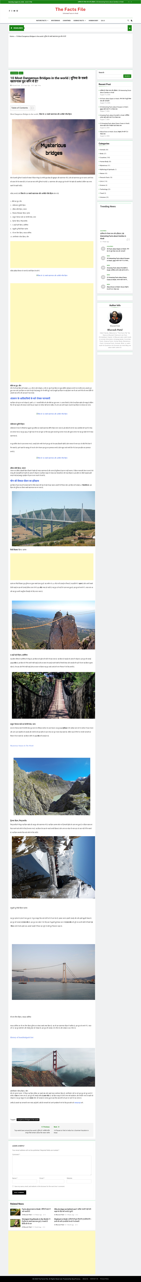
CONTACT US (94, 1279)
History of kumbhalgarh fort (21, 1037)
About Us (85, 1279)
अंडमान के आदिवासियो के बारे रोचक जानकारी (30, 398)
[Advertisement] (70, 52)
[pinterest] (17, 11)
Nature (102, 173)
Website (69, 1178)
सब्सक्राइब (77, 1103)
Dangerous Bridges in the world (28, 1120)
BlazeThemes (76, 1279)
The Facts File (70, 9)
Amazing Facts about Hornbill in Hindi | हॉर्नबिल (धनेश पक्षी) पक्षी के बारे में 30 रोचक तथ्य (117, 270)
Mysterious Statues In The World (22, 746)
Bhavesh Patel (16, 85)
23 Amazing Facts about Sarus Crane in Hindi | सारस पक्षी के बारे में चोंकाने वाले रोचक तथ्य (117, 280)
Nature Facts (41, 20)
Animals (102, 150)
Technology (103, 189)
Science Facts (78, 20)
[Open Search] (128, 20)
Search (101, 72)
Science (102, 185)
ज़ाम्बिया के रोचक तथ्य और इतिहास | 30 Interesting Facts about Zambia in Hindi (113, 236)
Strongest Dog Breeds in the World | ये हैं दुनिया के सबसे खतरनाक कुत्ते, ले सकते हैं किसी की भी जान (36, 1221)
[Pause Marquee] (130, 28)
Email (42, 1178)
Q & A (103, 20)
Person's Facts (104, 177)
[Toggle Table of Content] (31, 108)
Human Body (93, 20)
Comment (16, 1154)
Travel (102, 193)
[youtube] (14, 11)
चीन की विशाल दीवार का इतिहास (24, 480)
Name (14, 1178)
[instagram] (11, 11)
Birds (101, 153)
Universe (103, 197)
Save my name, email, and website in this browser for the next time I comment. (39, 1186)
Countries (67, 20)
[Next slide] (131, 2)
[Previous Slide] (128, 2)
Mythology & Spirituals (107, 169)
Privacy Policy (104, 1279)
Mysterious (55, 20)
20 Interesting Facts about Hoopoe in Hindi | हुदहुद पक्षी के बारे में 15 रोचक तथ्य (100, 2)
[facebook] (9, 11)
